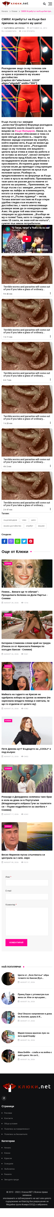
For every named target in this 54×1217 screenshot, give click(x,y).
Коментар (11, 904)
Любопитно (9, 1169)
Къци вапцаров (10, 520)
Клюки (14, 11)
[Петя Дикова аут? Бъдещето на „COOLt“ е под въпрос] (27, 731)
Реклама (8, 1113)
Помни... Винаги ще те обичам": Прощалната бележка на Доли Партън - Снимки (24, 595)
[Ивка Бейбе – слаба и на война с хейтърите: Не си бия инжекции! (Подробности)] (8, 1056)
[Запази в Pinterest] (31, 541)
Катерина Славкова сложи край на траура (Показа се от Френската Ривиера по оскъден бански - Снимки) (26, 646)
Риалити (8, 1174)
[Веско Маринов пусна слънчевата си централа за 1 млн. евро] (27, 836)
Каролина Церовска (14, 28)
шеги (33, 520)
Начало (5, 11)
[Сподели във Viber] (11, 541)
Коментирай (16, 942)
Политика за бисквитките (15, 1134)
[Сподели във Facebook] (4, 541)
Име (8, 877)
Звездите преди (11, 1180)
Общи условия (10, 1124)
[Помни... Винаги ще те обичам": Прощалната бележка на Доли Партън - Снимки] (27, 573)
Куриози (8, 1158)
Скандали (8, 1164)
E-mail (8, 891)
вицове (41, 526)
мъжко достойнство (12, 526)
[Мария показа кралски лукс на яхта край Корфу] (8, 1036)
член (24, 520)
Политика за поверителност (17, 1129)
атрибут (29, 526)
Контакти (8, 1118)
